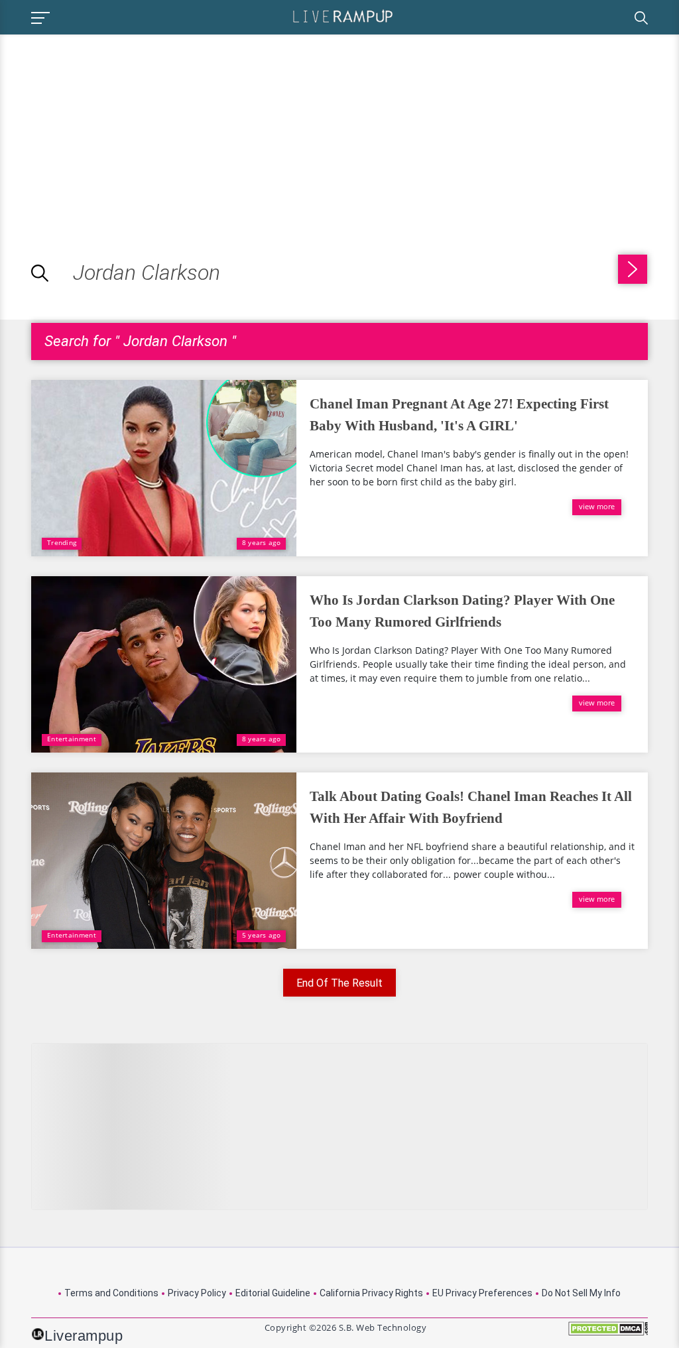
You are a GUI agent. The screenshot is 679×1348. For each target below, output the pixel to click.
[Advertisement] (111, 127)
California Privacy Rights (371, 1293)
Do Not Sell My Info (581, 1293)
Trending (61, 542)
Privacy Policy (197, 1293)
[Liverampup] (343, 15)
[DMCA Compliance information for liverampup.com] (608, 1333)
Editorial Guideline (272, 1293)
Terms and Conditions (111, 1293)
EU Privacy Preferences (482, 1293)
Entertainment (71, 738)
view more (597, 506)
